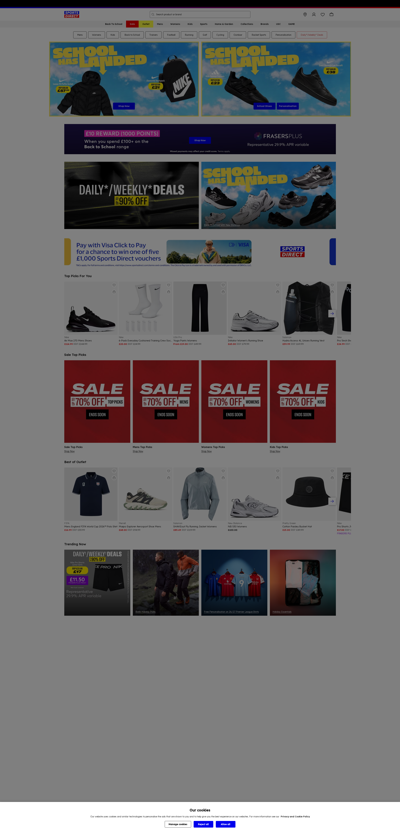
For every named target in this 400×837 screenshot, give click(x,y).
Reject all (203, 824)
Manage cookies (178, 824)
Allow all (225, 824)
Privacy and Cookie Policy (295, 816)
